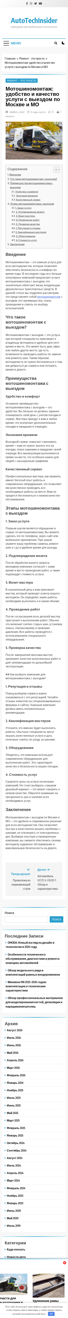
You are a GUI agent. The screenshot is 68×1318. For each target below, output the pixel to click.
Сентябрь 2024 (17, 1150)
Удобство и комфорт (26, 191)
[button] (55, 170)
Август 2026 (14, 1030)
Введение (15, 174)
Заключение (17, 244)
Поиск (9, 913)
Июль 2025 (14, 1097)
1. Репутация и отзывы (28, 228)
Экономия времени (27, 195)
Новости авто (16, 1257)
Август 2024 (14, 1158)
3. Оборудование (25, 236)
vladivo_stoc (17, 112)
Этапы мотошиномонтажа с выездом (32, 203)
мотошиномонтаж (48, 296)
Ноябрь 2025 (15, 1090)
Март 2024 (13, 1180)
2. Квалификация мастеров (31, 232)
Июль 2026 (14, 1037)
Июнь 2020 (14, 1210)
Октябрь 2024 (16, 1143)
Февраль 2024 (16, 1188)
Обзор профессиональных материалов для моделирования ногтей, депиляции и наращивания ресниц (34, 1002)
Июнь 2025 (14, 1105)
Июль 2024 (14, 1165)
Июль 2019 (14, 1225)
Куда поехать (16, 1249)
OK (51, 1313)
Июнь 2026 (14, 1045)
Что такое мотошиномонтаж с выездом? (33, 179)
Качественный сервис (28, 199)
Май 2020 (12, 1218)
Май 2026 (12, 1052)
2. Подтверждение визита (30, 211)
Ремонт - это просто (21, 80)
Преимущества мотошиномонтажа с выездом (31, 185)
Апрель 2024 (15, 1173)
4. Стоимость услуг (26, 240)
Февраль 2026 (16, 1075)
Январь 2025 (15, 1135)
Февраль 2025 (16, 1128)
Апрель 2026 (15, 1060)
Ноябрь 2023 (15, 1195)
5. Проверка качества (28, 224)
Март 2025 (13, 1120)
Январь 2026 (15, 1082)
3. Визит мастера (25, 215)
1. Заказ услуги (23, 207)
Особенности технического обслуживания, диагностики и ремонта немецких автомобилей (32, 959)
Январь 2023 (15, 1203)
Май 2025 (12, 1113)
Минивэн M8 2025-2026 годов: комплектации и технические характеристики (26, 986)
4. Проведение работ (28, 219)
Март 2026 (13, 1067)
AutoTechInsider (34, 20)
